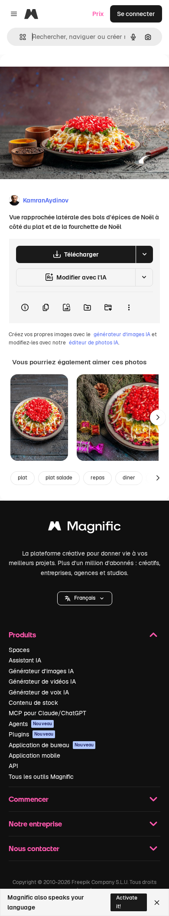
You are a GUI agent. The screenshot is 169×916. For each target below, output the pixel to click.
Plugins (31, 734)
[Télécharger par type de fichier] (144, 254)
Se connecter (136, 14)
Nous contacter (34, 848)
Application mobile (34, 755)
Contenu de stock (33, 703)
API (13, 766)
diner (129, 477)
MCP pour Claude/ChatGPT (47, 713)
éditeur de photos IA (93, 342)
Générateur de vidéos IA (42, 681)
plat (22, 477)
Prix (98, 14)
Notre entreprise (35, 823)
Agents (30, 724)
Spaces (19, 650)
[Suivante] (158, 417)
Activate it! (126, 902)
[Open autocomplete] (19, 37)
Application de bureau (51, 745)
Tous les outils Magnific (41, 777)
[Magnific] (84, 528)
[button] (84, 598)
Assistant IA (25, 660)
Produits (22, 634)
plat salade (59, 477)
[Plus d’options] (128, 307)
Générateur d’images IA (41, 671)
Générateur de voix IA (39, 692)
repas (97, 477)
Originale (57, 74)
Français (84, 598)
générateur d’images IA (122, 334)
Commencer (29, 799)
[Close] (157, 902)
